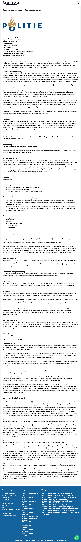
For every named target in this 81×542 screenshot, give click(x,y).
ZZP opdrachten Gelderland (27, 530)
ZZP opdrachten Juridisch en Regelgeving (55, 503)
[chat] (76, 537)
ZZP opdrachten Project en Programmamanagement (59, 509)
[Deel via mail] (43, 67)
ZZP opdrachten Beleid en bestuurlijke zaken (56, 493)
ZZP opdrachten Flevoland (27, 498)
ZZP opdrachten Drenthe (27, 527)
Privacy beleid (61, 540)
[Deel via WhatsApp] (42, 67)
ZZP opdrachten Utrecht (30, 516)
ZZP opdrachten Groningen (27, 523)
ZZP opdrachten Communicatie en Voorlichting (57, 495)
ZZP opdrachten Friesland (27, 510)
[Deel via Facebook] (41, 67)
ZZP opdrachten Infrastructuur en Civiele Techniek (58, 501)
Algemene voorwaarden (46, 540)
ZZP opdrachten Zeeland (27, 506)
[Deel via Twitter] (44, 67)
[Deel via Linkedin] (46, 67)
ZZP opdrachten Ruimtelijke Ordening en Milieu (57, 511)
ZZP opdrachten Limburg (27, 534)
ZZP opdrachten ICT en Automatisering (55, 499)
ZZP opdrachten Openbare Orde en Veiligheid (57, 507)
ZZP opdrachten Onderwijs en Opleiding (55, 505)
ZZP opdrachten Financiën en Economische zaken (58, 497)
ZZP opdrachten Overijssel (27, 513)
